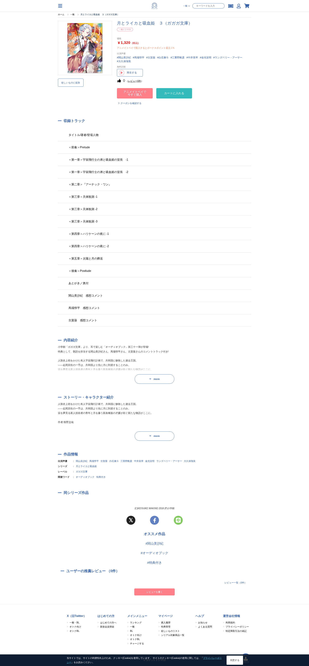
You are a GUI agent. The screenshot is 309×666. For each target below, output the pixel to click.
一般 (132, 626)
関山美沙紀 (81, 461)
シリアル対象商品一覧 (172, 635)
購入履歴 (165, 622)
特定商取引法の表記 (236, 631)
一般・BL (74, 622)
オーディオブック (85, 477)
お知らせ (202, 622)
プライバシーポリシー (237, 626)
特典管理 (165, 626)
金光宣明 (149, 461)
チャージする (137, 643)
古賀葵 (103, 461)
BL (131, 631)
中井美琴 (138, 461)
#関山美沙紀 (154, 543)
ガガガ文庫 (81, 471)
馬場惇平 (94, 461)
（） (134, 81)
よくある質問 (205, 626)
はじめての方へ (108, 622)
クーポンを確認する (131, 103)
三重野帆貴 (126, 461)
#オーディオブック (154, 553)
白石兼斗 (114, 461)
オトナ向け (75, 626)
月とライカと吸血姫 (86, 466)
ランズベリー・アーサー (169, 461)
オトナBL (74, 631)
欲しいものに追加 (70, 82)
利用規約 (230, 622)
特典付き (101, 477)
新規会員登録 (107, 626)
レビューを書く (154, 592)
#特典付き (154, 562)
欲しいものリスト (170, 631)
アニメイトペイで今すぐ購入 (134, 93)
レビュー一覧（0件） (235, 582)
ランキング (136, 622)
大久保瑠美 (189, 461)
